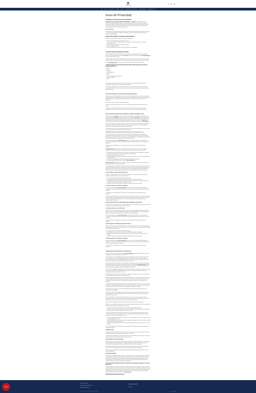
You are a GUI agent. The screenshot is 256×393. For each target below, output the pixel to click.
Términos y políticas (172, 391)
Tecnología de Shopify (94, 391)
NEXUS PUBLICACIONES (86, 391)
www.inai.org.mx (128, 371)
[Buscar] (168, 3)
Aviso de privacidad (84, 383)
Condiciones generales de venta (86, 385)
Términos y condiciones (84, 387)
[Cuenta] (171, 3)
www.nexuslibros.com (146, 55)
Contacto (130, 386)
